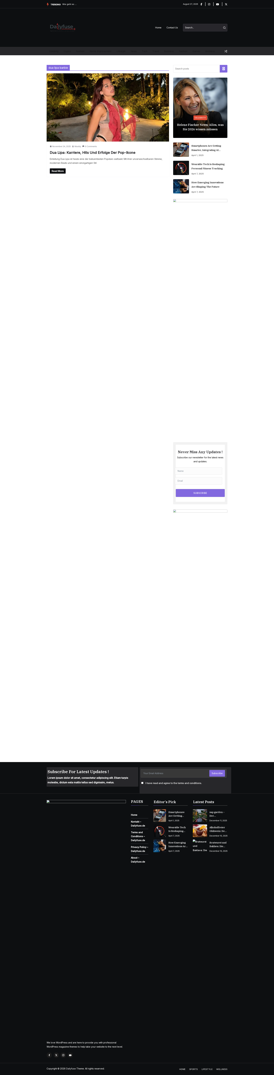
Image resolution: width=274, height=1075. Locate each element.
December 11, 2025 (218, 820)
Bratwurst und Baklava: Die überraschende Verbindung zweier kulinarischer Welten (218, 844)
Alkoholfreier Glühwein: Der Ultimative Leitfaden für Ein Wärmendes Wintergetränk (218, 829)
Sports (193, 1069)
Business (169, 51)
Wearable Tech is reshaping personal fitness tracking (208, 166)
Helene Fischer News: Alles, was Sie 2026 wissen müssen (200, 127)
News (134, 51)
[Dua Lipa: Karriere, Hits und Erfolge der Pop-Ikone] (108, 107)
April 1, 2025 (197, 155)
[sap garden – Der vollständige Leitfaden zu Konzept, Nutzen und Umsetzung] (200, 815)
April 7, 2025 (197, 173)
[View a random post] (225, 51)
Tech (144, 51)
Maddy (78, 146)
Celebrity (54, 51)
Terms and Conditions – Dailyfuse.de (138, 836)
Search (223, 68)
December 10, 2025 (218, 836)
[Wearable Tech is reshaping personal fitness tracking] (181, 168)
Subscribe (217, 773)
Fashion (80, 51)
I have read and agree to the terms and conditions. (173, 783)
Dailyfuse (71, 1068)
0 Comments (91, 146)
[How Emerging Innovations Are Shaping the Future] (181, 186)
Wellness (210, 51)
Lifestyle (121, 51)
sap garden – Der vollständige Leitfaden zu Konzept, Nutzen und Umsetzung (217, 814)
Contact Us (172, 27)
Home (158, 27)
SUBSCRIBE (200, 493)
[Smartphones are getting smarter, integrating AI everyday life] (181, 150)
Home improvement (100, 51)
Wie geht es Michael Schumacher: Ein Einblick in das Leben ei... (70, 4)
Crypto (67, 51)
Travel (155, 51)
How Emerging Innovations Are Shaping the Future (207, 184)
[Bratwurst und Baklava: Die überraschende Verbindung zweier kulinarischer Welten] (200, 845)
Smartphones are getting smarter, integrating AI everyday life (206, 148)
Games (196, 51)
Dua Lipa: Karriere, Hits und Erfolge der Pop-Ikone (92, 152)
